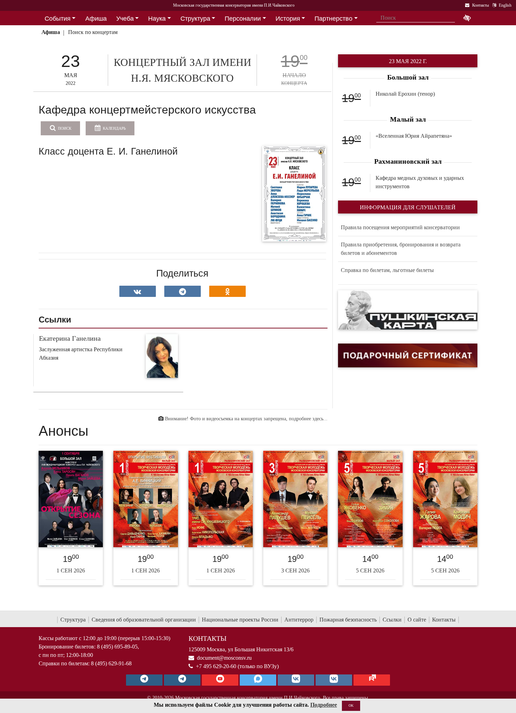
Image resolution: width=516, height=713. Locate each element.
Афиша (50, 32)
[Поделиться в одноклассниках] (227, 291)
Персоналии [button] (243, 18)
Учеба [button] (125, 18)
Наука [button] (157, 18)
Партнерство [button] (333, 18)
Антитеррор (298, 620)
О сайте (417, 620)
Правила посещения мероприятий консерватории (400, 227)
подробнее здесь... (308, 418)
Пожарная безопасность (348, 620)
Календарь (114, 128)
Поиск (64, 128)
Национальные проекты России (240, 620)
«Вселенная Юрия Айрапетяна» (414, 136)
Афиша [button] (96, 18)
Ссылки (392, 620)
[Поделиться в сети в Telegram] (182, 291)
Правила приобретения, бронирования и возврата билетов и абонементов (401, 249)
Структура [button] (195, 18)
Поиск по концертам (93, 32)
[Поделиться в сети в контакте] (137, 291)
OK (351, 705)
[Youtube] (220, 680)
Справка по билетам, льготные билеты (387, 270)
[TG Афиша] (182, 680)
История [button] (288, 18)
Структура (73, 620)
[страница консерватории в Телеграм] (144, 680)
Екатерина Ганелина (70, 338)
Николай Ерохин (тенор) (405, 94)
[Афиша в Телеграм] (371, 680)
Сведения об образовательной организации (144, 620)
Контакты (444, 620)
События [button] (58, 18)
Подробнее (323, 705)
